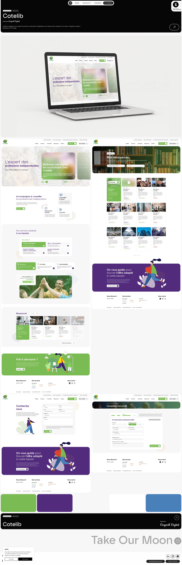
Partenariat (98, 3)
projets (77, 3)
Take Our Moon (132, 540)
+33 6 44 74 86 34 (172, 561)
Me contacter (108, 3)
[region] (18, 554)
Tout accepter (25, 559)
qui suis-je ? (87, 3)
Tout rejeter (11, 559)
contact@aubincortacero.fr (155, 561)
